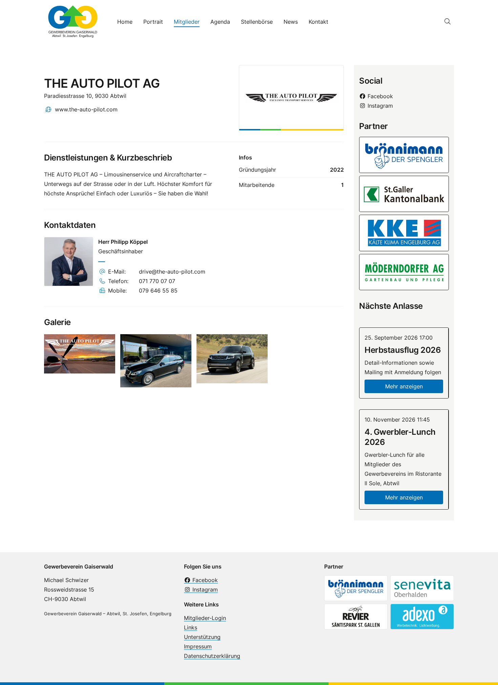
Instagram (379, 105)
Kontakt (318, 21)
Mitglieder (187, 21)
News (291, 21)
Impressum (198, 646)
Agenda (220, 21)
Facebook (379, 96)
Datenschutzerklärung (212, 655)
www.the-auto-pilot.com (86, 109)
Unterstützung (202, 637)
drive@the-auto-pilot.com (172, 271)
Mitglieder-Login (205, 618)
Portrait (153, 21)
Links (190, 627)
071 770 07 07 (157, 281)
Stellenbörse (257, 21)
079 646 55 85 (158, 290)
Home (124, 21)
